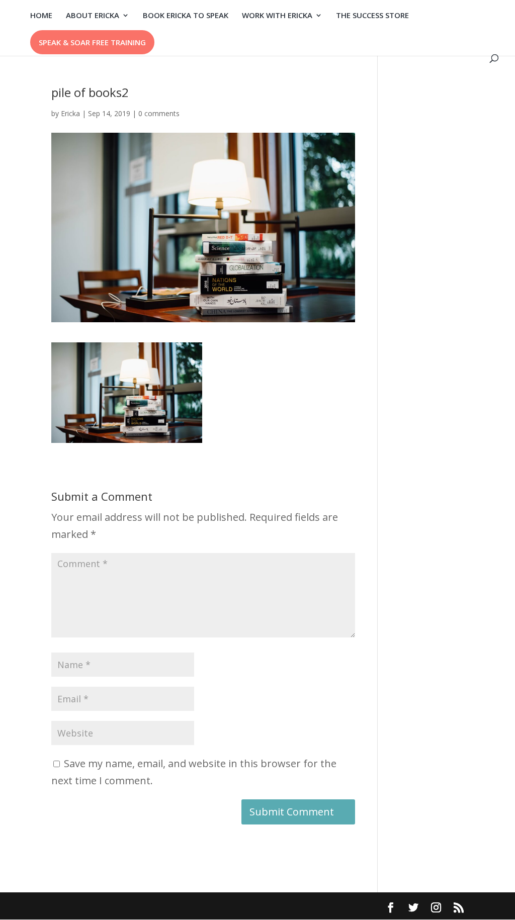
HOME (41, 16)
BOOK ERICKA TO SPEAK (185, 16)
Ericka (70, 113)
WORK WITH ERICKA (277, 16)
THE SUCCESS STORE (372, 16)
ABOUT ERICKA (92, 16)
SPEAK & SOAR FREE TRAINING (92, 42)
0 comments (159, 113)
